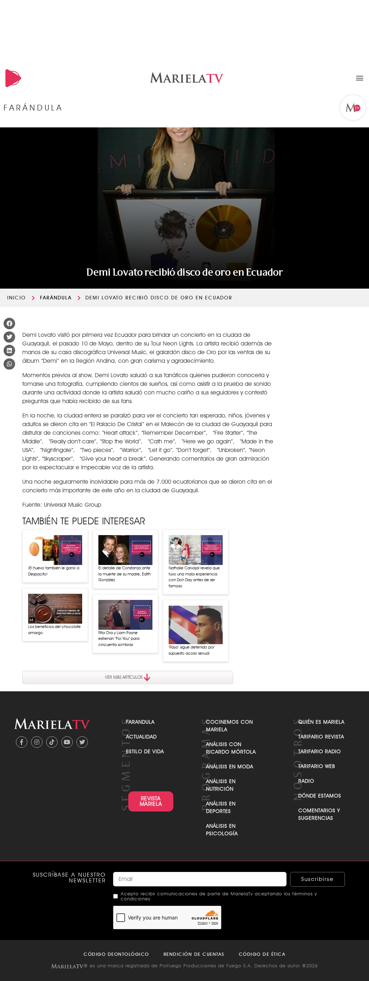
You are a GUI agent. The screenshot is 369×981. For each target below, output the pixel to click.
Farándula (56, 297)
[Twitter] (82, 742)
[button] (359, 77)
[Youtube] (67, 742)
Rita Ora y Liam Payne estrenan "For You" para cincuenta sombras (118, 638)
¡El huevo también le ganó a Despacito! (53, 571)
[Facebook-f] (21, 742)
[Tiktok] (52, 742)
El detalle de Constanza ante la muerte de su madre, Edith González (124, 573)
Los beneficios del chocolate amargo (54, 629)
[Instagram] (37, 742)
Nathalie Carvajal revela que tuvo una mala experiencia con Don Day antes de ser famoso (194, 576)
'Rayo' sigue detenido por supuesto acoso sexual (191, 650)
